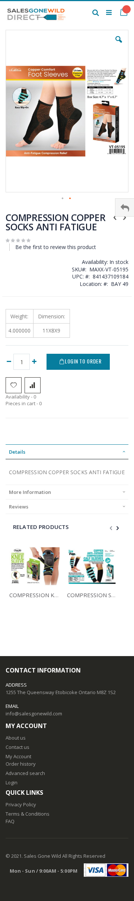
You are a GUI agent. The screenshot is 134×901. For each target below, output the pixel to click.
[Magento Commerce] (36, 12)
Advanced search (25, 773)
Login (11, 782)
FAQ (10, 821)
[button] (118, 45)
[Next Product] (124, 217)
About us (16, 737)
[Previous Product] (115, 217)
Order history (21, 763)
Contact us (17, 747)
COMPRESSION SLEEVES (99, 595)
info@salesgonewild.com (34, 713)
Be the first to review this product (55, 247)
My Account (18, 756)
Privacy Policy (21, 804)
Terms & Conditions (28, 813)
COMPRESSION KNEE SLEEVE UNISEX (58, 595)
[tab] (67, 451)
